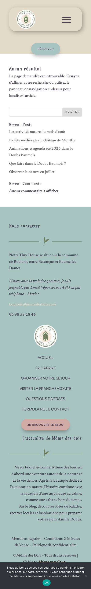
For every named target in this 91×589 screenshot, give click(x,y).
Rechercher (72, 112)
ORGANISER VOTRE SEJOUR (45, 378)
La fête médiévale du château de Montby (42, 140)
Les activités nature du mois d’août (37, 132)
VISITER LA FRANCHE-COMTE (45, 388)
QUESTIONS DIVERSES (45, 398)
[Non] (86, 576)
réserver (45, 49)
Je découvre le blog (45, 425)
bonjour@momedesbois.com (32, 304)
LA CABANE (45, 367)
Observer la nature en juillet (31, 172)
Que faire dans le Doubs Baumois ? (37, 164)
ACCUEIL (45, 357)
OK (47, 582)
